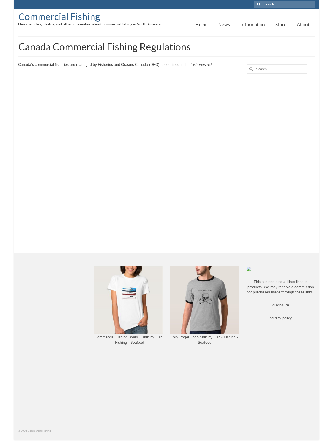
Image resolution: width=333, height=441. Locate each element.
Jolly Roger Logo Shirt (189, 337)
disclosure (280, 305)
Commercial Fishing (59, 16)
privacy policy (281, 318)
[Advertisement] (281, 159)
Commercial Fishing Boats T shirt (122, 337)
